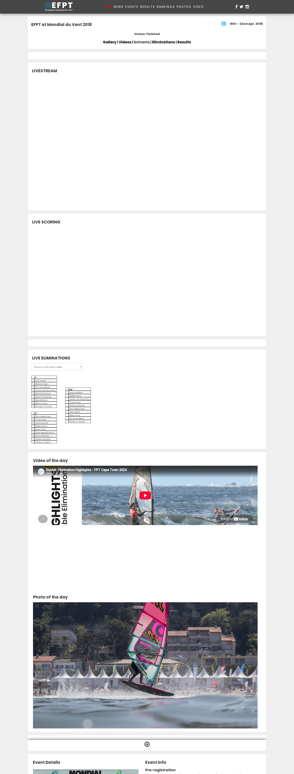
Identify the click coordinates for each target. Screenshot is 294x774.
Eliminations (163, 42)
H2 (35, 413)
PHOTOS (184, 6)
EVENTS (131, 6)
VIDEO (198, 6)
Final (70, 389)
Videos (125, 42)
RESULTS (147, 6)
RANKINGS (166, 6)
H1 (35, 377)
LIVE (108, 6)
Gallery (109, 42)
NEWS (119, 6)
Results (184, 42)
